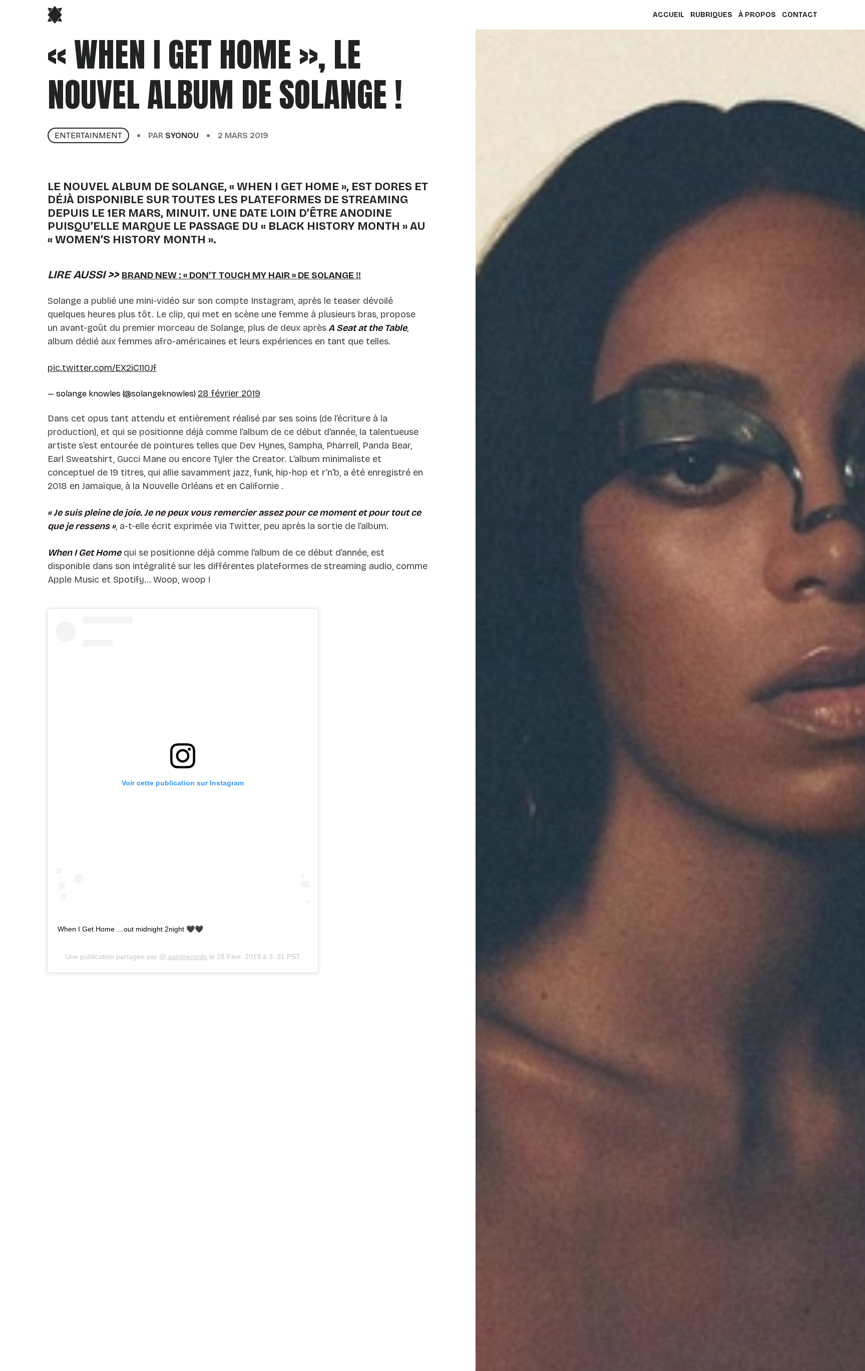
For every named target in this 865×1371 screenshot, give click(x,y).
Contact (799, 15)
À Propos (757, 15)
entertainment (88, 135)
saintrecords (186, 957)
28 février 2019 (229, 393)
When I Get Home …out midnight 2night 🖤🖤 (130, 929)
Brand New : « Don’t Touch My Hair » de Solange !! (241, 275)
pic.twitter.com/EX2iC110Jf (102, 367)
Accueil (668, 15)
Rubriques (711, 15)
